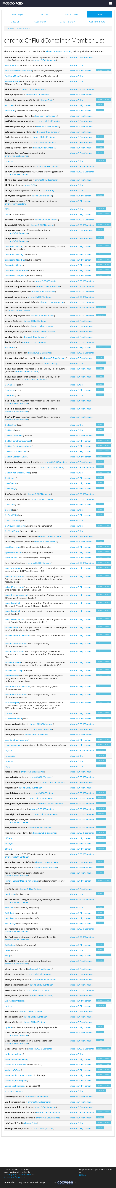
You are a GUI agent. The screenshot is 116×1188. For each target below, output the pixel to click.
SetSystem (10, 945)
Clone (7, 214)
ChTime (8, 209)
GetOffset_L (10, 478)
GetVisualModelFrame (15, 525)
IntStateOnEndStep (14, 670)
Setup (7, 955)
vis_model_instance (14, 1091)
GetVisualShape (12, 531)
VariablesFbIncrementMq (16, 1059)
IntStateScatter (12, 675)
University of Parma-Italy (14, 1177)
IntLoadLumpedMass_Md (16, 595)
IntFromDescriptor (13, 568)
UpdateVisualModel (14, 1054)
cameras (9, 161)
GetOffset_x (10, 488)
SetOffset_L (10, 913)
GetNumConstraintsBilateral (18, 441)
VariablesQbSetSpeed (15, 1085)
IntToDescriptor (12, 702)
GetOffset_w (10, 483)
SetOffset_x (10, 923)
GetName (9, 430)
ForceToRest (10, 347)
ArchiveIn (9, 105)
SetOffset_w (10, 918)
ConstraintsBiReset (14, 265)
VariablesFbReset (13, 1070)
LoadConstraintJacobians (16, 740)
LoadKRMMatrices (13, 745)
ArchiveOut (10, 110)
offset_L (8, 838)
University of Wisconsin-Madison (17, 1174)
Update (8, 1027)
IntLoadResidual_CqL (14, 603)
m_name (9, 761)
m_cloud (9, 750)
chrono (9, 28)
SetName (9, 907)
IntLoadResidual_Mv (14, 619)
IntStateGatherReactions (16, 643)
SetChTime (10, 894)
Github (82, 1174)
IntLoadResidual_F (13, 611)
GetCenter (9, 390)
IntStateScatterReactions (16, 694)
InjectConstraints (12, 547)
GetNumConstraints (14, 435)
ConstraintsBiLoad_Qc (15, 259)
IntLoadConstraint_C (14, 576)
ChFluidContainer (22, 28)
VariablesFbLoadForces (15, 1064)
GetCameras (11, 384)
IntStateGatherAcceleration (17, 635)
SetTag (8, 950)
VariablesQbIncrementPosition (19, 1075)
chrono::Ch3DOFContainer (33, 89)
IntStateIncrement (13, 662)
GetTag (8, 509)
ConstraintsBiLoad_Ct (14, 254)
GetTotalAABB (11, 515)
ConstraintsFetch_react (15, 275)
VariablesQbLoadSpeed (16, 1080)
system (8, 1006)
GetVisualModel (12, 520)
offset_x (8, 848)
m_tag (7, 766)
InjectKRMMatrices (13, 552)
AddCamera (10, 65)
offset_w (9, 843)
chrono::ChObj (76, 65)
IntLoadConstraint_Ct (14, 587)
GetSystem (10, 504)
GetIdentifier (11, 425)
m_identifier (10, 756)
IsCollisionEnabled (13, 718)
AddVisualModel (12, 76)
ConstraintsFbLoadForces (16, 270)
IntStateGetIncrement (15, 651)
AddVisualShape (12, 81)
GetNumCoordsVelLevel (16, 456)
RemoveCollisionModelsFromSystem (21, 880)
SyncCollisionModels (14, 1000)
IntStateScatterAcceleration (17, 686)
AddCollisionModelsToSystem (18, 70)
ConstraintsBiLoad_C (14, 246)
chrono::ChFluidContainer (58, 51)
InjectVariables (12, 557)
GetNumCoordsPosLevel (16, 451)
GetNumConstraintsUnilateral (18, 446)
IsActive (8, 713)
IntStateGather (12, 627)
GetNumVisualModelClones (17, 472)
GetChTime (10, 395)
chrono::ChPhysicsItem (80, 70)
